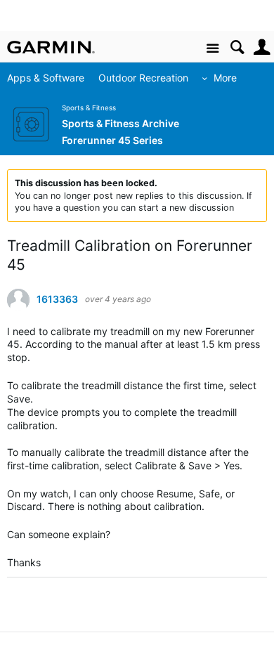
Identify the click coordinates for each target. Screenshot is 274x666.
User (261, 47)
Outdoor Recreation (143, 78)
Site (212, 49)
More (225, 78)
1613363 (57, 299)
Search (237, 47)
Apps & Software (45, 78)
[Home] (51, 47)
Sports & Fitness (89, 108)
